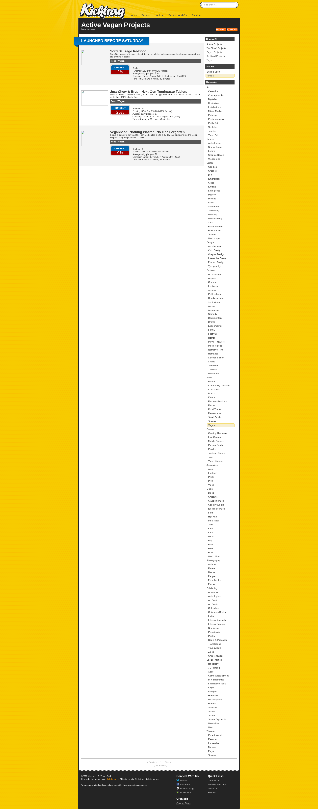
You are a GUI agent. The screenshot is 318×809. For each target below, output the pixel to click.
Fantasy (212, 473)
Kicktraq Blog (187, 788)
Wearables (213, 723)
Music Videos (215, 345)
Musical (212, 747)
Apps (210, 671)
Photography (213, 560)
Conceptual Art (216, 95)
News (134, 15)
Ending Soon (213, 71)
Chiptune (213, 496)
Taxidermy (213, 210)
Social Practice (214, 659)
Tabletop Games (216, 453)
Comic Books (215, 147)
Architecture (214, 246)
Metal (211, 536)
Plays (211, 751)
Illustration (213, 103)
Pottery (212, 194)
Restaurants (214, 413)
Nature (211, 572)
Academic (213, 592)
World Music (214, 556)
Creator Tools (183, 803)
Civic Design (214, 250)
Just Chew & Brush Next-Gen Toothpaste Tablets (148, 91)
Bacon (211, 381)
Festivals (212, 333)
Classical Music (216, 500)
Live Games (214, 437)
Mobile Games (215, 441)
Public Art (213, 123)
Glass (211, 182)
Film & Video (213, 302)
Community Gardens (219, 385)
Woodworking (215, 218)
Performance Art (216, 119)
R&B (210, 548)
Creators (196, 15)
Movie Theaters (216, 341)
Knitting (212, 186)
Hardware (213, 695)
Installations (214, 107)
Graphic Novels (216, 155)
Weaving (212, 214)
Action (211, 306)
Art (208, 87)
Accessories (214, 274)
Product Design (216, 262)
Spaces (212, 234)
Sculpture (213, 127)
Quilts (211, 202)
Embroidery (214, 178)
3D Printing (214, 667)
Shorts (211, 361)
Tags (209, 60)
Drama (211, 322)
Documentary (215, 318)
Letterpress (214, 190)
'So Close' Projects (216, 48)
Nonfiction (213, 628)
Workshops (214, 238)
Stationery (213, 206)
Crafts (210, 163)
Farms (211, 405)
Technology (212, 663)
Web (210, 727)
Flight (211, 687)
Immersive (213, 743)
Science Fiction (216, 357)
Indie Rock (213, 520)
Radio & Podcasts (217, 640)
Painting (212, 115)
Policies (212, 792)
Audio (211, 469)
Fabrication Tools (217, 683)
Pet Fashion (214, 294)
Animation (213, 310)
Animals (212, 564)
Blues (211, 492)
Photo (211, 477)
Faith (210, 512)
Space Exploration (217, 719)
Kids (210, 528)
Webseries (213, 373)
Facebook (185, 784)
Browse (145, 15)
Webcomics (214, 159)
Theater (211, 731)
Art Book (212, 600)
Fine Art (212, 568)
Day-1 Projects (214, 52)
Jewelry (212, 290)
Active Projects (214, 44)
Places (211, 584)
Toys (210, 457)
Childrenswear (215, 655)
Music (210, 488)
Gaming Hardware (217, 433)
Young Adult (214, 648)
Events (211, 151)
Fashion (211, 270)
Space (211, 715)
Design (210, 242)
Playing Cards (215, 445)
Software (212, 707)
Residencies (214, 230)
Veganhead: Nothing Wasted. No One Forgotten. (148, 132)
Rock (210, 552)
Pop (210, 540)
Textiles (212, 131)
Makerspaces (215, 699)
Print (210, 481)
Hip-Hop (212, 516)
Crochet (212, 170)
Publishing (212, 588)
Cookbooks (214, 389)
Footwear (213, 286)
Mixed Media (215, 111)
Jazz (210, 524)
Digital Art (213, 99)
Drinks (211, 393)
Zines (211, 651)
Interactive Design (217, 258)
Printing (212, 198)
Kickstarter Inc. (113, 779)
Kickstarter (185, 792)
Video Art (213, 135)
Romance (213, 353)
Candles (212, 166)
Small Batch (214, 417)
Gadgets (212, 691)
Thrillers (212, 369)
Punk (210, 544)
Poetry (211, 636)
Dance (210, 222)
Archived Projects (216, 56)
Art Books (213, 604)
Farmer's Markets (217, 401)
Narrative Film (215, 349)
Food (113, 61)
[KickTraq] (103, 11)
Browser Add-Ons (217, 784)
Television (213, 365)
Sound (211, 711)
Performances (215, 226)
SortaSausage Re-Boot (128, 51)
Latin (210, 532)
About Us (212, 788)
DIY (210, 174)
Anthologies (214, 143)
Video (211, 485)
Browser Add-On (177, 15)
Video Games (215, 461)
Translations (214, 644)
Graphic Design (216, 254)
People (211, 576)
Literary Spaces (216, 624)
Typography (214, 266)
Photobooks (214, 580)
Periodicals (214, 632)
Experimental (215, 325)
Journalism (212, 465)
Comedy (212, 314)
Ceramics (213, 91)
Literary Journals (217, 620)
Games (210, 429)
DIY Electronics (216, 679)
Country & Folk (216, 504)
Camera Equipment (218, 675)
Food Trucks (214, 409)
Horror (211, 337)
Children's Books (217, 612)
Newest (210, 75)
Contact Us (213, 780)
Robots (212, 703)
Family (211, 329)
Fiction (211, 616)
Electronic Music (216, 508)
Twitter (183, 780)
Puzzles (212, 449)
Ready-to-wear (216, 298)
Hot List (159, 15)
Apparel (212, 278)
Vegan (121, 61)
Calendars (213, 608)
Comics (210, 139)
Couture (212, 282)
